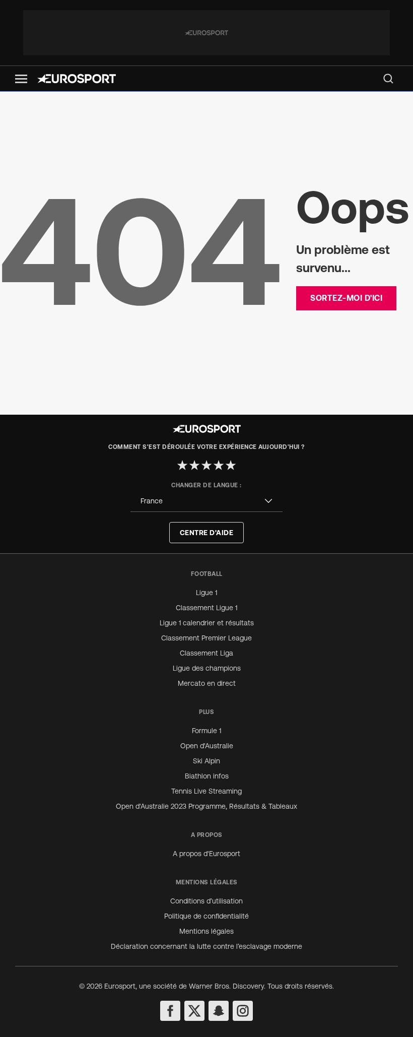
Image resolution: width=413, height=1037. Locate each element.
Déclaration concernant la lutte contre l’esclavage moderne (206, 946)
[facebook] (170, 1011)
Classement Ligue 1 (206, 608)
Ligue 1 (206, 593)
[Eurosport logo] (76, 79)
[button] (21, 79)
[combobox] (206, 501)
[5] (231, 465)
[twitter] (194, 1011)
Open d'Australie (206, 746)
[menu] (388, 78)
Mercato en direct (207, 683)
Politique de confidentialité (206, 916)
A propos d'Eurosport (206, 854)
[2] (194, 465)
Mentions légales (206, 931)
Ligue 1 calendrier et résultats (207, 623)
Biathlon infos (207, 776)
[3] (206, 465)
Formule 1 (206, 731)
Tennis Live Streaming (206, 791)
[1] (182, 465)
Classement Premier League (206, 638)
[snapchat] (219, 1011)
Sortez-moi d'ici (346, 297)
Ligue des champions (207, 668)
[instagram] (243, 1011)
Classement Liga (206, 653)
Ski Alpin (206, 761)
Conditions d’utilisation (206, 901)
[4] (219, 465)
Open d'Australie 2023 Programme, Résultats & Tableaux (206, 806)
